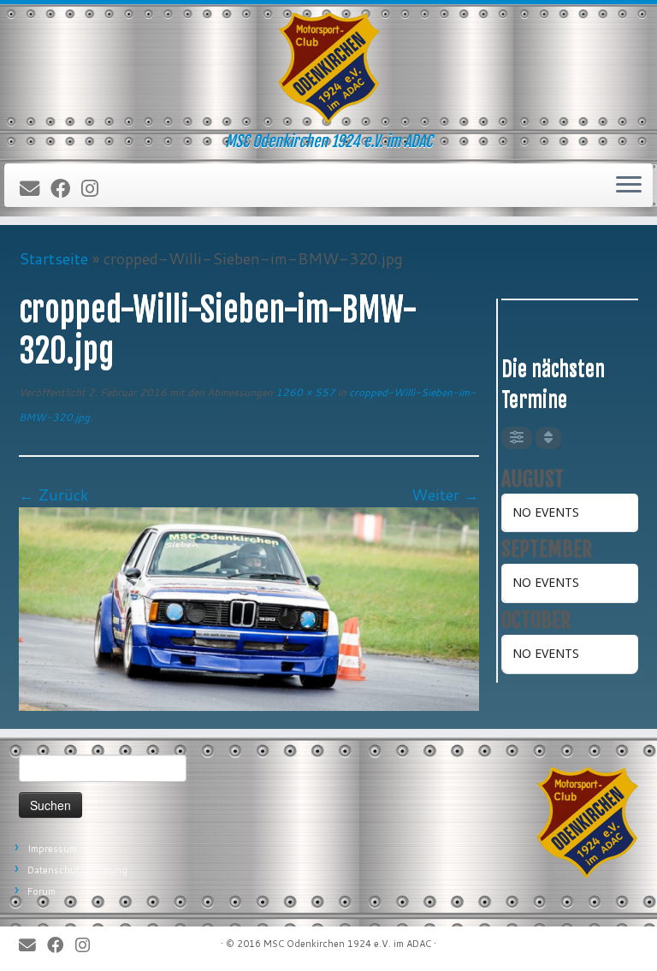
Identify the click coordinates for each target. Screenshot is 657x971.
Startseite (53, 258)
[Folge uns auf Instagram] (95, 189)
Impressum (52, 849)
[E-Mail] (35, 189)
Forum (41, 891)
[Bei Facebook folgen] (65, 189)
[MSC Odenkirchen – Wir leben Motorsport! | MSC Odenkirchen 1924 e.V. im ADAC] (328, 68)
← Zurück (54, 494)
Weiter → (445, 494)
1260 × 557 (304, 392)
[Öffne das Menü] (629, 185)
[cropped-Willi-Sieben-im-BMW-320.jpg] (249, 607)
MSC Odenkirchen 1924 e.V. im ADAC (347, 943)
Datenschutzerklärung (77, 870)
